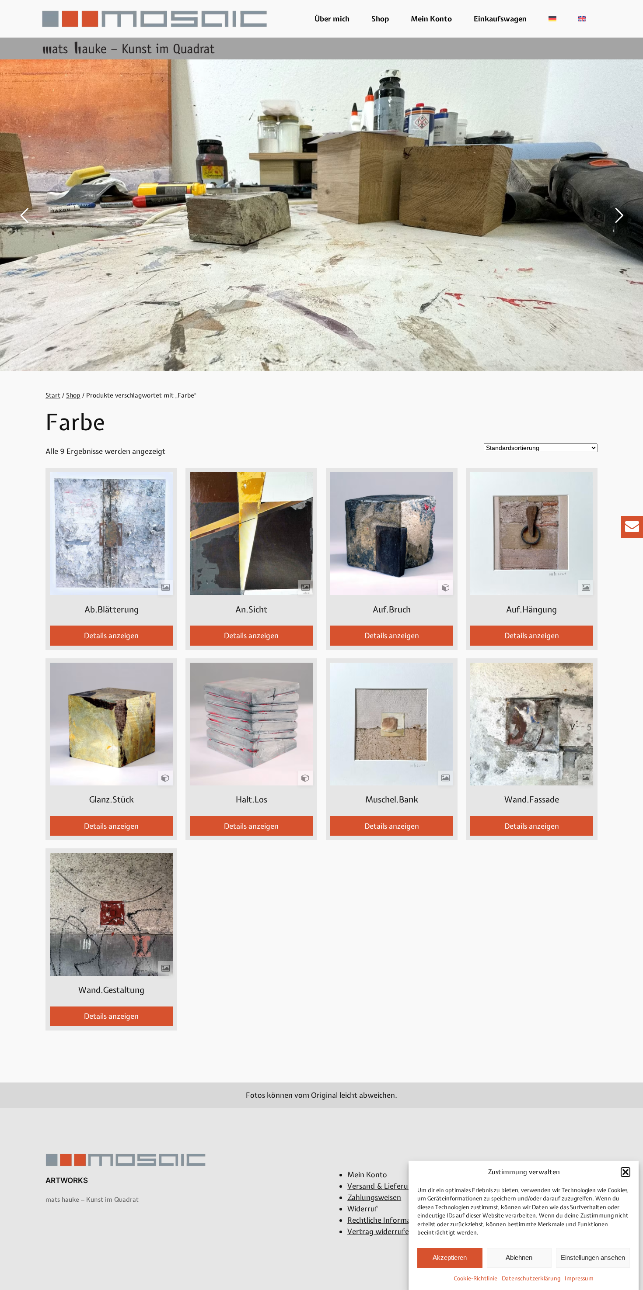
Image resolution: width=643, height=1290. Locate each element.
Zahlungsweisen (374, 1197)
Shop (380, 19)
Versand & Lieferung (382, 1186)
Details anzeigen (111, 635)
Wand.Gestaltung (111, 990)
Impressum (579, 1278)
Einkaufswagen (500, 19)
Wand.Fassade (531, 800)
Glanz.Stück (111, 800)
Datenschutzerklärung (531, 1278)
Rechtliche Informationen (390, 1220)
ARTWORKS (66, 1180)
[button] (625, 1172)
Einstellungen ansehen (593, 1257)
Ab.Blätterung (111, 610)
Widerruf (362, 1209)
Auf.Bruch (392, 610)
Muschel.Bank (391, 800)
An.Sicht (251, 610)
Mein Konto (431, 19)
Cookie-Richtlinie (475, 1278)
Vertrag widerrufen (380, 1231)
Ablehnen (519, 1257)
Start (52, 395)
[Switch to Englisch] (582, 19)
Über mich (332, 19)
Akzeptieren (450, 1257)
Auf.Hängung (531, 610)
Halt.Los (251, 800)
